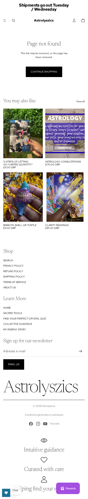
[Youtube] (45, 423)
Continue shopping (44, 71)
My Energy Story (14, 329)
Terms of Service (14, 282)
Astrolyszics (48, 406)
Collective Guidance (17, 324)
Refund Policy (13, 271)
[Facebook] (30, 423)
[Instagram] (38, 423)
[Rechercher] (13, 20)
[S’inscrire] (80, 351)
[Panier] (83, 20)
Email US (13, 364)
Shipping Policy (14, 276)
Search (8, 260)
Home (7, 307)
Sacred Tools (12, 313)
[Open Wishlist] (6, 493)
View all (80, 101)
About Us (9, 287)
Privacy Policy (13, 265)
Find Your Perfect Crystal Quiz (24, 318)
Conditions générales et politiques (44, 414)
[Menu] (4, 20)
